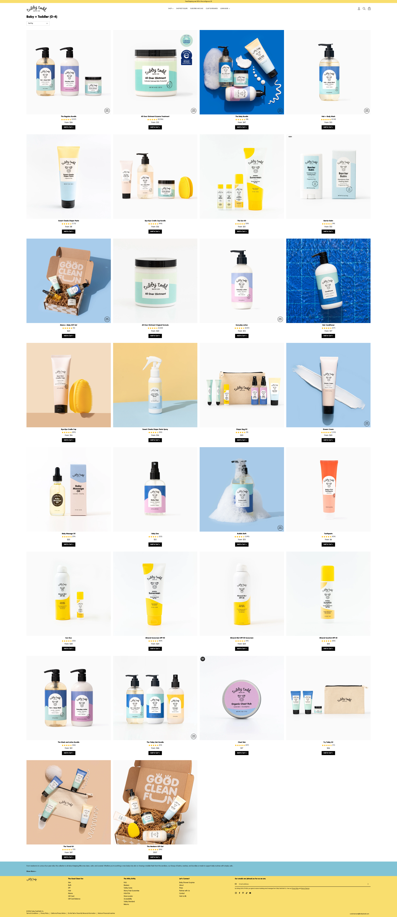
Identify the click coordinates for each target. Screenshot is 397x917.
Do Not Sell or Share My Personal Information (82, 913)
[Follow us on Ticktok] (247, 893)
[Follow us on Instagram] (236, 893)
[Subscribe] (368, 884)
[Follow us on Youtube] (250, 893)
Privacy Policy (295, 888)
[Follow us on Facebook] (239, 893)
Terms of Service (305, 888)
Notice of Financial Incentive (106, 913)
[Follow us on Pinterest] (243, 893)
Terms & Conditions (32, 913)
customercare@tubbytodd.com (359, 914)
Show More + (31, 871)
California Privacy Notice (58, 913)
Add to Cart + (69, 127)
